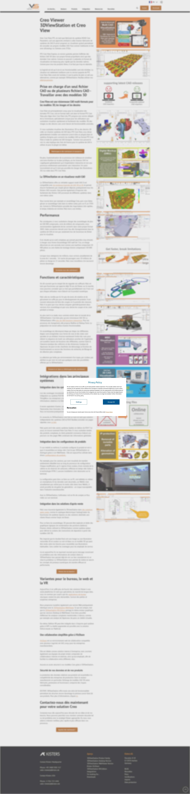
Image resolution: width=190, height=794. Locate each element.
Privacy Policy (109, 412)
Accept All (111, 402)
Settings (79, 402)
